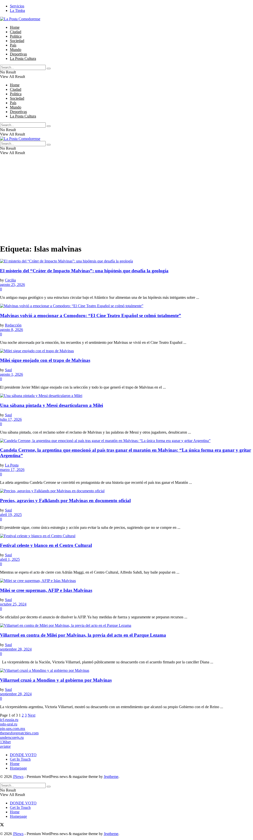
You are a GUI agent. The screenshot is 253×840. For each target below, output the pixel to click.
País (13, 45)
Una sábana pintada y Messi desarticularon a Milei (51, 405)
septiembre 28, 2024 (16, 649)
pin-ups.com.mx (12, 728)
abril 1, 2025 (10, 559)
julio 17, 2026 (11, 419)
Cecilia (10, 280)
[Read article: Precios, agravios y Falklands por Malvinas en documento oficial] (126, 491)
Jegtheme (111, 776)
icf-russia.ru (9, 720)
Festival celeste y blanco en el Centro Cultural (46, 545)
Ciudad (15, 32)
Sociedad (17, 41)
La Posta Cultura (23, 58)
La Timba (17, 10)
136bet (5, 742)
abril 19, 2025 (11, 515)
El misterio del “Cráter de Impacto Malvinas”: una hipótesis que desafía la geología (84, 270)
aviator (5, 746)
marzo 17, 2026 (12, 469)
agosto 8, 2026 (11, 329)
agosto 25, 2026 (12, 284)
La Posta (12, 465)
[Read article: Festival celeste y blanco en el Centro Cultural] (126, 536)
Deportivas (18, 54)
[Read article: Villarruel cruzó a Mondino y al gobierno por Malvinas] (126, 670)
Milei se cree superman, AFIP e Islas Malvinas (46, 590)
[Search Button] (49, 68)
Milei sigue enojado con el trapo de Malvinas (45, 360)
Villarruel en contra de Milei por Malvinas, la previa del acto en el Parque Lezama (83, 635)
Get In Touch (20, 759)
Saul (8, 370)
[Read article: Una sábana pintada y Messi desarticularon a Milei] (126, 396)
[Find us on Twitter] (2, 825)
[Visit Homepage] (20, 19)
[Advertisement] (126, 204)
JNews (18, 776)
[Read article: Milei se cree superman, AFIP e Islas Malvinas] (126, 581)
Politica (15, 36)
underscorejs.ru (12, 737)
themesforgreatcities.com (19, 733)
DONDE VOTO (23, 755)
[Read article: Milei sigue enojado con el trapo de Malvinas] (126, 351)
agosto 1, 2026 (11, 374)
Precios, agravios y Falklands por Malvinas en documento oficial (65, 500)
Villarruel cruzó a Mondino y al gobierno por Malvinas (56, 680)
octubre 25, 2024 (13, 604)
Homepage (18, 768)
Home (15, 27)
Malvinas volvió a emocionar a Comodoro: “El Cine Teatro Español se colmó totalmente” (90, 315)
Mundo (15, 49)
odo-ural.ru (8, 724)
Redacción (13, 325)
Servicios (17, 6)
